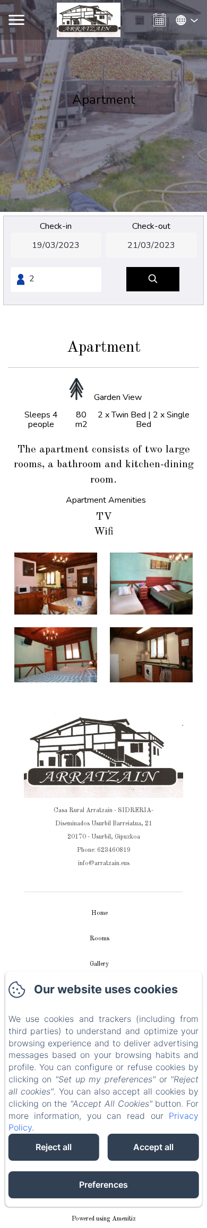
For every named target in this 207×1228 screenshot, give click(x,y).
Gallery (99, 964)
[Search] (152, 279)
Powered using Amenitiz (104, 1219)
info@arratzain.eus (104, 863)
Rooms (99, 939)
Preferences (103, 1184)
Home (99, 913)
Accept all (153, 1147)
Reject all (54, 1147)
